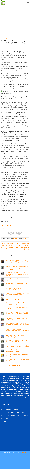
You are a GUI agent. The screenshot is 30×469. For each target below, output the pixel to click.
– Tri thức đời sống (6, 225)
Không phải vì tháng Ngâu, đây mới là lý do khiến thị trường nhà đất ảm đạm (16, 298)
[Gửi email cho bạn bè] (16, 233)
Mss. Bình (14, 47)
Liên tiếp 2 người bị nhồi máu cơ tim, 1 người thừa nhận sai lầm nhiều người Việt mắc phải (17, 345)
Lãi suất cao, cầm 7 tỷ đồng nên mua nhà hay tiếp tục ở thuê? (16, 284)
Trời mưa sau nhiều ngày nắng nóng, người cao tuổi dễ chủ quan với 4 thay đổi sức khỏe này (16, 314)
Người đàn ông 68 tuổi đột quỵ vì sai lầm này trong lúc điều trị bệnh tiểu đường (17, 294)
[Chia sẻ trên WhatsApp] (8, 233)
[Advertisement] (15, 21)
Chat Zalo (24, 452)
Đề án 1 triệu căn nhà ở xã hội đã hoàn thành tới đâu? (17, 360)
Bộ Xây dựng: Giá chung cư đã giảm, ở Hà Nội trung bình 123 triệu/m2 (16, 341)
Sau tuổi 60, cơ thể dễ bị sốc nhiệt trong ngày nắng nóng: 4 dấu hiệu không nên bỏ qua (17, 355)
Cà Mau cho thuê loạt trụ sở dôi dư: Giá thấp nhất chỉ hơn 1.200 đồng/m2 (16, 364)
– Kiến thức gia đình (6, 229)
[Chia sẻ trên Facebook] (11, 233)
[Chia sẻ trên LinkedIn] (21, 233)
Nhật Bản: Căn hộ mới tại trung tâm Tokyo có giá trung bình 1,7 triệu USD (17, 350)
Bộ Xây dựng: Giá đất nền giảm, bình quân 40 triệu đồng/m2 (17, 319)
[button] (28, 2)
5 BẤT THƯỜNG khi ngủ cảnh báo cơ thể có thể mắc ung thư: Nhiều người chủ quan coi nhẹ (16, 262)
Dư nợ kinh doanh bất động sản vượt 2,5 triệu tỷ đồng (17, 279)
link (10, 217)
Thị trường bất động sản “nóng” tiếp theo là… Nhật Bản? (17, 308)
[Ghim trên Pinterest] (19, 233)
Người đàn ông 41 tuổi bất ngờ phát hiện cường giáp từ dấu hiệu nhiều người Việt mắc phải (17, 331)
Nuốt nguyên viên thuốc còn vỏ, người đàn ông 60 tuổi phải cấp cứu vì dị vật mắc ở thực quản (17, 325)
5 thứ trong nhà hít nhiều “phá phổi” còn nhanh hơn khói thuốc (15, 303)
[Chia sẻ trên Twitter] (13, 233)
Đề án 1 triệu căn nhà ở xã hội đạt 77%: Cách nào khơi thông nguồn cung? (16, 336)
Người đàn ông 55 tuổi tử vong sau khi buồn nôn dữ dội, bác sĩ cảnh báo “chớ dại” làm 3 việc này (16, 274)
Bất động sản (4, 38)
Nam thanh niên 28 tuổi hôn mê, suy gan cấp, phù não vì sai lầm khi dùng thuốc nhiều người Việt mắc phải (17, 268)
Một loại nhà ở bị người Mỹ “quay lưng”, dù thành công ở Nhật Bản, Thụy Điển (16, 289)
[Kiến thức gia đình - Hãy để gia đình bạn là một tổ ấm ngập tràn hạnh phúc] (7, 2)
